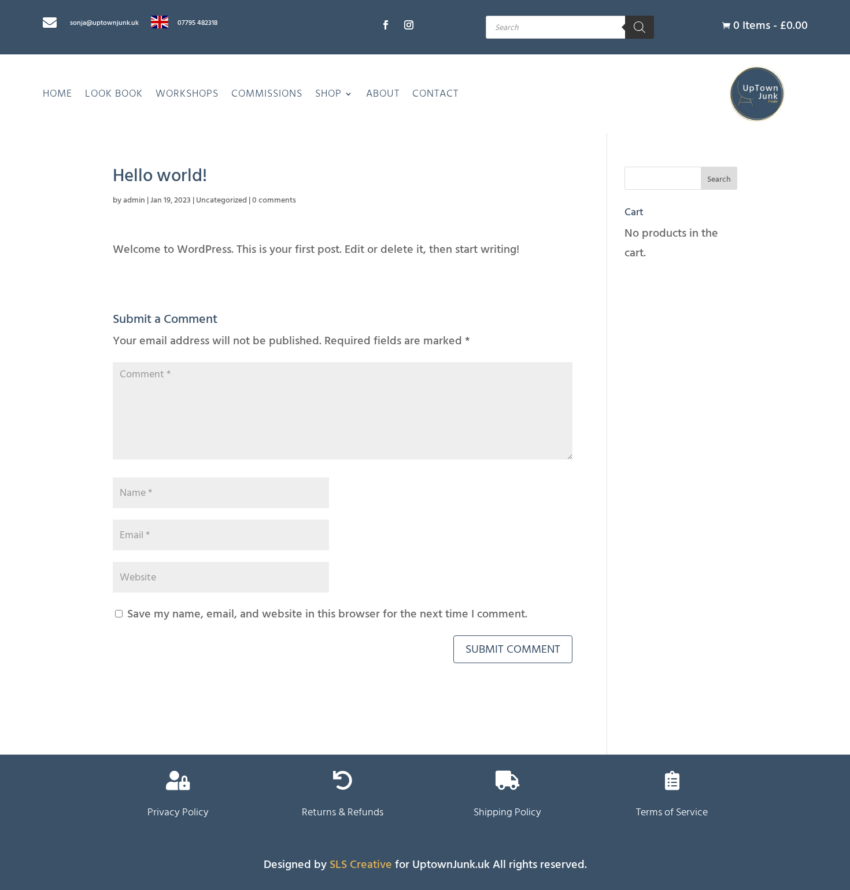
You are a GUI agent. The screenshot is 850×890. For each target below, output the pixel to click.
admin (134, 200)
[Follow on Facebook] (385, 25)
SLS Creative (361, 864)
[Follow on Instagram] (409, 25)
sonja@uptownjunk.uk (104, 22)
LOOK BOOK (114, 93)
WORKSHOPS (187, 93)
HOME (57, 93)
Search (719, 179)
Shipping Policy (507, 812)
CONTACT (435, 93)
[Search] (639, 27)
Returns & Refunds (342, 812)
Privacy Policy (178, 812)
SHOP (328, 93)
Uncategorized (221, 200)
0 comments (274, 200)
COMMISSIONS (266, 93)
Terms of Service (672, 812)
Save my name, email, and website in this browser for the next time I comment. (327, 614)
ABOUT (383, 93)
